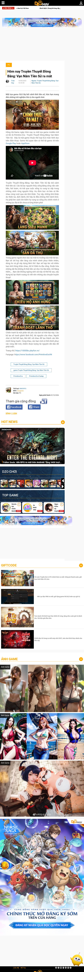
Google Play (11, 143)
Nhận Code (58, 578)
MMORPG (23, 388)
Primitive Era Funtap (36, 376)
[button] (63, 486)
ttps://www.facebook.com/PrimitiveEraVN (33, 354)
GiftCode (9, 565)
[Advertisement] (42, 45)
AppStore (25, 143)
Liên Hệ (16, 968)
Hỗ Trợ (23, 968)
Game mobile (6, 429)
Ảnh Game (9, 659)
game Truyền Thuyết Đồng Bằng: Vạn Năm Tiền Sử (31, 370)
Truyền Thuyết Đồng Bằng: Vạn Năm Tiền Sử (28, 364)
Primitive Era (18, 376)
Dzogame (20, 391)
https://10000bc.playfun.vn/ (27, 350)
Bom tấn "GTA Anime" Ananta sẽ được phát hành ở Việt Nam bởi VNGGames (32, 8)
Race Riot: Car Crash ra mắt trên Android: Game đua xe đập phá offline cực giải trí (32, 462)
